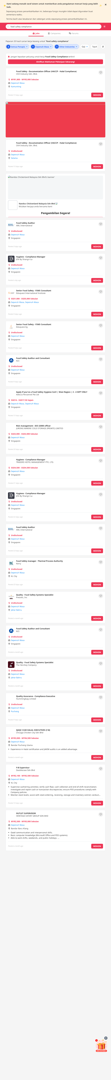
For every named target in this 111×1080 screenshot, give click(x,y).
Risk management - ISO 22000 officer (33, 425)
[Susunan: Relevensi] (103, 46)
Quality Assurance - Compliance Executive (35, 696)
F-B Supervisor (23, 767)
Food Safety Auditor (25, 223)
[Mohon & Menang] (101, 1046)
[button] (104, 26)
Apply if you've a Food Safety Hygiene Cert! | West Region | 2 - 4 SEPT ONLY (51, 392)
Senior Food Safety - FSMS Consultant (33, 290)
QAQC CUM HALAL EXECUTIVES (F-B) (33, 730)
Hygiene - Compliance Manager (30, 256)
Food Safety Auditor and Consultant (33, 358)
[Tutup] (105, 1038)
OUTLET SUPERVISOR (26, 813)
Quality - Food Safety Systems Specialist (34, 594)
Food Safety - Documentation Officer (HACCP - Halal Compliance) (46, 71)
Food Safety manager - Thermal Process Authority (39, 561)
